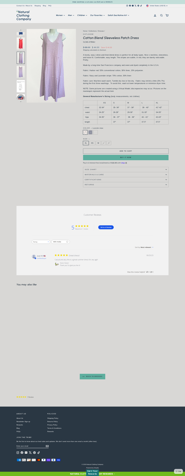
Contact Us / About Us (24, 6)
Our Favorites (96, 15)
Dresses (101, 31)
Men (70, 15)
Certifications (93, 179)
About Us (19, 418)
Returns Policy (52, 421)
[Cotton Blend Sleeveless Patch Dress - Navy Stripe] (21, 356)
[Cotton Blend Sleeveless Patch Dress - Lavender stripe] (18, 356)
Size (86, 139)
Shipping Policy (52, 418)
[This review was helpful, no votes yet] (147, 272)
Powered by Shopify (92, 468)
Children (81, 15)
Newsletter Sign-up (23, 421)
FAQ (49, 6)
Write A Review (106, 227)
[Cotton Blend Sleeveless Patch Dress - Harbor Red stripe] (24, 356)
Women (59, 15)
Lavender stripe (85, 132)
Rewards (19, 425)
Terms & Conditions (54, 428)
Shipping (37, 6)
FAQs (18, 431)
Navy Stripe (90, 132)
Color (93, 128)
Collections (93, 31)
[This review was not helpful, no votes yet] (151, 272)
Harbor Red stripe (95, 132)
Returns (89, 185)
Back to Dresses (94, 376)
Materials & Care (94, 174)
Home (85, 31)
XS (92, 143)
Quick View (35, 343)
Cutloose (88, 34)
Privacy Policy (52, 425)
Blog (44, 6)
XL (86, 143)
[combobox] (41, 242)
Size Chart (91, 169)
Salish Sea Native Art (118, 15)
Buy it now (125, 157)
